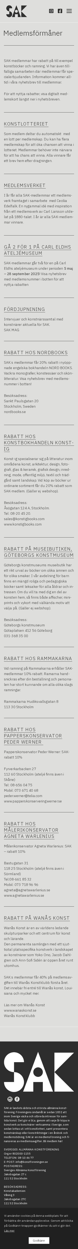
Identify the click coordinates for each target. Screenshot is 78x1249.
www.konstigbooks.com (23, 524)
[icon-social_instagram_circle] (11, 1099)
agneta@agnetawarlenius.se (27, 890)
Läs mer (9, 1230)
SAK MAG (11, 330)
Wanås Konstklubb (19, 1015)
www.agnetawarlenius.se (24, 895)
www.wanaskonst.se (20, 1010)
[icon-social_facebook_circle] (17, 1099)
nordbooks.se (15, 411)
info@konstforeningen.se (32, 1162)
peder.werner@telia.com (23, 796)
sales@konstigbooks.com (24, 519)
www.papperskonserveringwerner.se (33, 801)
